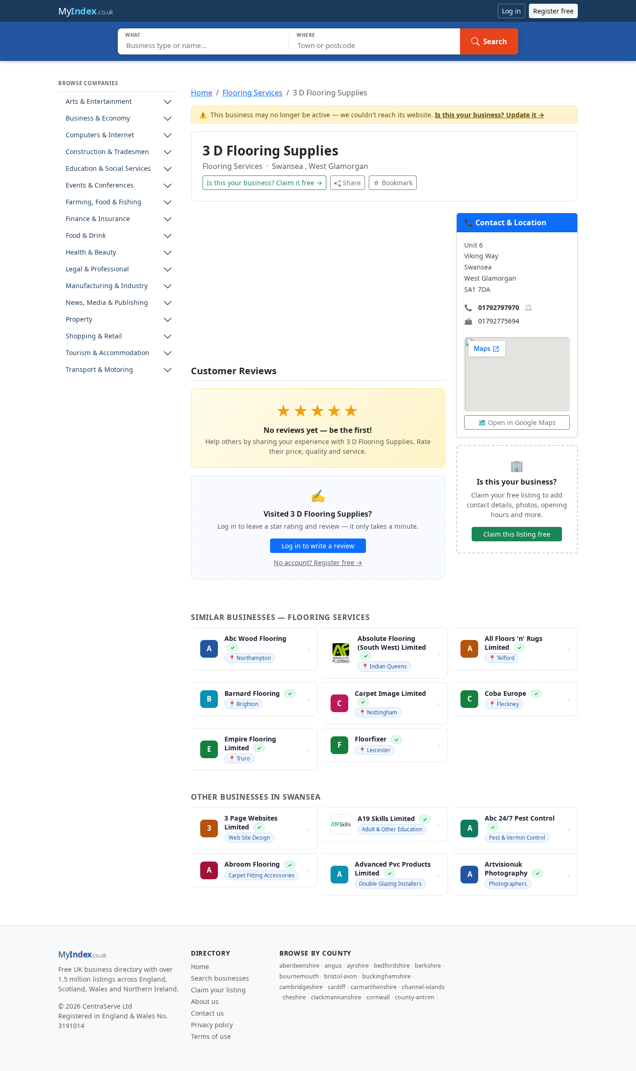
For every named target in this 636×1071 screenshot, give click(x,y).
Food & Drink (86, 236)
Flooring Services (253, 93)
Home (201, 93)
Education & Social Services (108, 169)
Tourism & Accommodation (107, 353)
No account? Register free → (318, 562)
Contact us (207, 1013)
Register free (553, 11)
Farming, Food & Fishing (104, 202)
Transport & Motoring (99, 370)
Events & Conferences (100, 185)
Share (352, 182)
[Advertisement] (318, 289)
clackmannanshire (336, 997)
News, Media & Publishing (107, 303)
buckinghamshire (386, 976)
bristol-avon (340, 976)
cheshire (294, 997)
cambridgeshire (301, 987)
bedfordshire (392, 966)
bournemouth (299, 976)
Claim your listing (218, 989)
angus (333, 966)
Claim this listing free (516, 534)
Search (495, 41)
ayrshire (358, 966)
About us (205, 1001)
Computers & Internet (100, 135)
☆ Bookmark (393, 182)
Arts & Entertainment (99, 102)
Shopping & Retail (94, 336)
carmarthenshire (374, 987)
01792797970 (498, 307)
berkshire (428, 966)
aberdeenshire (299, 966)
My (85, 11)
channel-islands (423, 987)
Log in (511, 11)
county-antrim (414, 997)
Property (79, 319)
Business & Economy (98, 118)
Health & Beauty (91, 252)
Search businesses (220, 978)
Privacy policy (212, 1024)
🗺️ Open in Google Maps (517, 422)
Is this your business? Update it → (489, 114)
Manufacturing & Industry (107, 286)
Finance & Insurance (98, 219)
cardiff (336, 987)
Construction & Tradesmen (107, 152)
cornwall (378, 997)
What (133, 35)
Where (306, 35)
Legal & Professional (97, 269)
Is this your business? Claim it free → (264, 182)
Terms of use (211, 1036)
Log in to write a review (318, 545)
